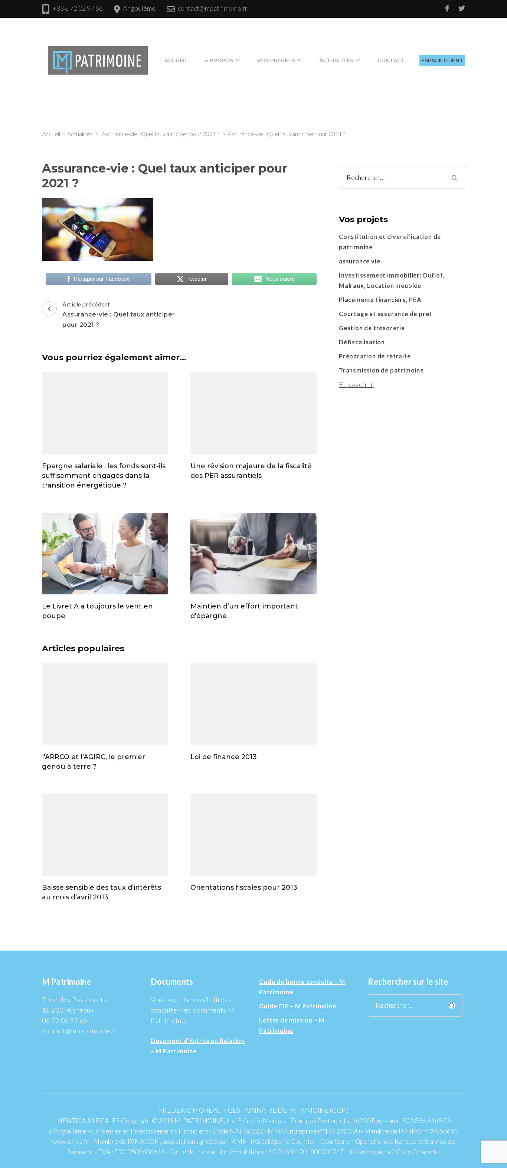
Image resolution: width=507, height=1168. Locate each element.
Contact (391, 60)
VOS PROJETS (276, 60)
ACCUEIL (176, 60)
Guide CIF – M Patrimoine (297, 1006)
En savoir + (356, 384)
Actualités (336, 60)
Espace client (442, 60)
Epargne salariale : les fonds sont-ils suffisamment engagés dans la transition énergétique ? (104, 475)
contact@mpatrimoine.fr (213, 8)
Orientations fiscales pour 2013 (243, 887)
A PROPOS (219, 60)
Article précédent (118, 314)
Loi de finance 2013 (223, 757)
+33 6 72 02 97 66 (77, 8)
